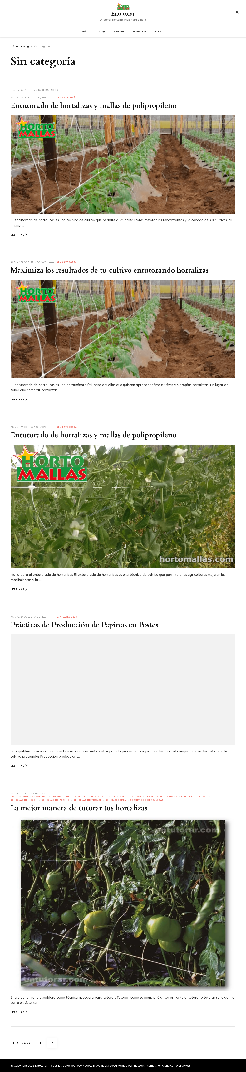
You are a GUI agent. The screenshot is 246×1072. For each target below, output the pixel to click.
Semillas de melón (24, 800)
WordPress (183, 1065)
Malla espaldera (103, 796)
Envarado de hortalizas (69, 796)
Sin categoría (67, 97)
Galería (118, 31)
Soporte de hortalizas (147, 800)
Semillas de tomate (88, 800)
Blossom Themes (144, 1065)
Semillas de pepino (56, 800)
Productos (139, 31)
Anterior (23, 1042)
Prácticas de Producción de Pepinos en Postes (84, 625)
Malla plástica (130, 796)
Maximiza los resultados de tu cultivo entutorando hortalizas (110, 270)
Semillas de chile (194, 796)
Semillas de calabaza (161, 796)
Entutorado (19, 796)
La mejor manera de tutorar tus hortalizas (79, 808)
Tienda (159, 31)
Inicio (86, 31)
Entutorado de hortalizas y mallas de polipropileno (94, 106)
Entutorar (123, 14)
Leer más (17, 234)
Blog (102, 31)
